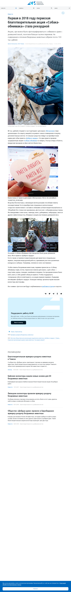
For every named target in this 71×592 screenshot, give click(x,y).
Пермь (12, 331)
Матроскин (50, 131)
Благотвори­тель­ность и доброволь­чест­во (37, 44)
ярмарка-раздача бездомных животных (22, 334)
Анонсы (10, 369)
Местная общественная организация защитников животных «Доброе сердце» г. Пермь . (35, 338)
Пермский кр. (18, 331)
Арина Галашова (12, 44)
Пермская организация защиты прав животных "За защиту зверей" (26, 340)
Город (50, 44)
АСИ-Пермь (21, 44)
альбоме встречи (48, 286)
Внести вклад (18, 322)
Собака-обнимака (30, 140)
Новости (10, 14)
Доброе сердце (31, 138)
